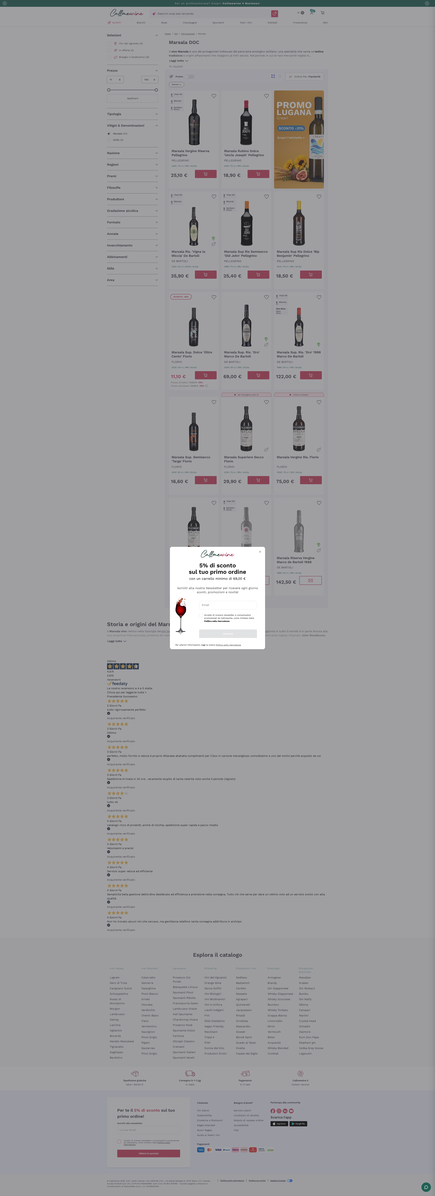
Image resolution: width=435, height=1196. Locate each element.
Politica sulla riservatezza (228, 645)
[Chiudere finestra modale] (260, 552)
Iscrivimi (228, 633)
